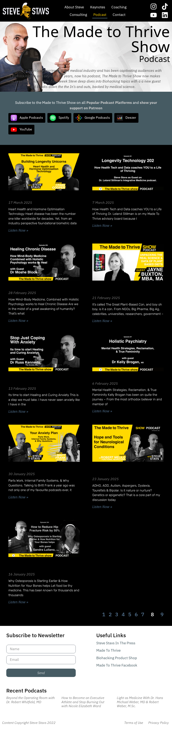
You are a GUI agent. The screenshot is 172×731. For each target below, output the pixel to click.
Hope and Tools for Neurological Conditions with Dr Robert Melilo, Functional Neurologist (125, 469)
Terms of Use (133, 723)
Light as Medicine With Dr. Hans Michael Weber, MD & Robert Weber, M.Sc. (140, 702)
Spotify (64, 117)
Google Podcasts (97, 117)
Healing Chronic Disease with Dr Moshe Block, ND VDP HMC (40, 286)
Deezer (130, 117)
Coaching (118, 7)
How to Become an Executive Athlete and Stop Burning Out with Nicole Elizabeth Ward (82, 702)
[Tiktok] (164, 6)
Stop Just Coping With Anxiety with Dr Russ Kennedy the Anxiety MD (42, 378)
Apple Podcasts (31, 117)
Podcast (99, 14)
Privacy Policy (158, 723)
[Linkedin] (164, 15)
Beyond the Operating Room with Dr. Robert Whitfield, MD (30, 700)
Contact (119, 14)
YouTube (26, 129)
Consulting (78, 14)
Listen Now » (18, 230)
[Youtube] (153, 15)
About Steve (74, 7)
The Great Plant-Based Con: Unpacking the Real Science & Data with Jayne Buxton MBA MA (127, 288)
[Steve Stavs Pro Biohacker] (26, 11)
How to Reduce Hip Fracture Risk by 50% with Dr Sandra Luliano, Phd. (41, 564)
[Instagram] (153, 6)
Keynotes (97, 7)
